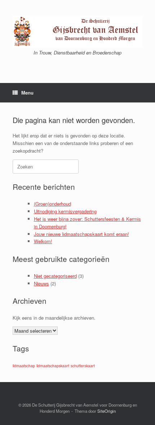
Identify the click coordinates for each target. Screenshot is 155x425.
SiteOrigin (106, 411)
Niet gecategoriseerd (55, 275)
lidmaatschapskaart (52, 365)
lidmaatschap (24, 365)
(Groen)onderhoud (52, 203)
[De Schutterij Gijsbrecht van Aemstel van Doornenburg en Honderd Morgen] (77, 31)
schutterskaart (83, 365)
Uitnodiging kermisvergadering (65, 211)
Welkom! (43, 241)
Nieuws (41, 283)
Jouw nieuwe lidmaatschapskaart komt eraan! (81, 234)
